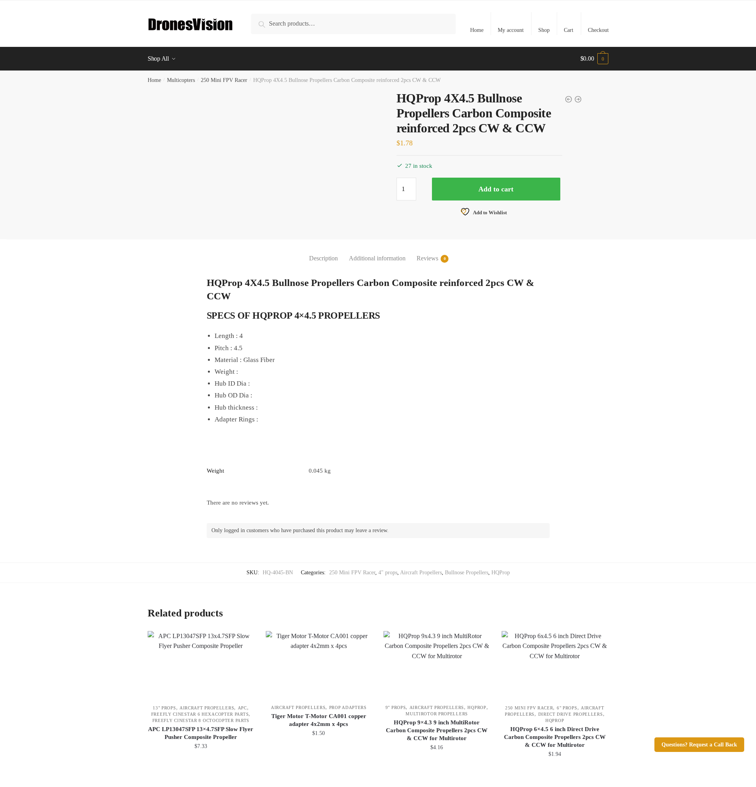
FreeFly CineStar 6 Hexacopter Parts (200, 714)
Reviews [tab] (427, 258)
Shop (544, 30)
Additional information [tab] (377, 258)
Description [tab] (323, 258)
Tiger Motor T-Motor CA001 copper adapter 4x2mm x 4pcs (318, 720)
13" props (164, 707)
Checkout (598, 30)
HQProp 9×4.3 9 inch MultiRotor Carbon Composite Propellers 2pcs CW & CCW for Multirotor (436, 730)
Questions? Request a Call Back (699, 745)
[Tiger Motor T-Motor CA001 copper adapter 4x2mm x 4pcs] (319, 663)
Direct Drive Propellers (570, 714)
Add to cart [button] (201, 771)
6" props (567, 707)
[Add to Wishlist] (244, 641)
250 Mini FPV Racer (224, 80)
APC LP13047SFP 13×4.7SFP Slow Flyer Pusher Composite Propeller (200, 733)
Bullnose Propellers (466, 572)
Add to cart (495, 189)
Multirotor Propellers (437, 713)
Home (477, 30)
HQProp (500, 572)
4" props (387, 572)
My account (511, 30)
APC (242, 707)
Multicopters (181, 80)
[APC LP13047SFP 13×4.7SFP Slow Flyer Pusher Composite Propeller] (201, 664)
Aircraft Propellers (421, 572)
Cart (568, 30)
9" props (395, 707)
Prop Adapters (348, 707)
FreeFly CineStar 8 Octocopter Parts (201, 720)
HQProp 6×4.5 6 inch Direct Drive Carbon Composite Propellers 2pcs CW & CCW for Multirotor (555, 737)
